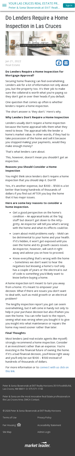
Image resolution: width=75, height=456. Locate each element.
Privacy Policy (44, 417)
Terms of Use (10, 417)
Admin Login (44, 432)
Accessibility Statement (49, 425)
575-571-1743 (36, 388)
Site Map (7, 432)
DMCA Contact (31, 399)
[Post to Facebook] (59, 65)
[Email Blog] (66, 65)
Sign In (69, 5)
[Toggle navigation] (4, 5)
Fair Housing (9, 425)
